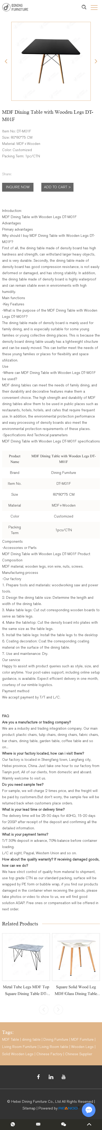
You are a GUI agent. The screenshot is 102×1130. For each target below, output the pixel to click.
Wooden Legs (82, 1047)
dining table (31, 1039)
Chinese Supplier (78, 1054)
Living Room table (53, 1047)
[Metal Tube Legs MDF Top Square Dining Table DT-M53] (26, 957)
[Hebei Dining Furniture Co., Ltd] (15, 7)
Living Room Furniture (19, 1047)
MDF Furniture (82, 1039)
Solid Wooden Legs (17, 1054)
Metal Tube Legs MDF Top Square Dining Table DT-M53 (26, 994)
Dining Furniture (55, 1039)
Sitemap (29, 1108)
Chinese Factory (49, 1054)
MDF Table (10, 1039)
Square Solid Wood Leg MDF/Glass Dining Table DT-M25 (76, 994)
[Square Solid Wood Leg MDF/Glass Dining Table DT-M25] (76, 957)
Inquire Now (18, 187)
